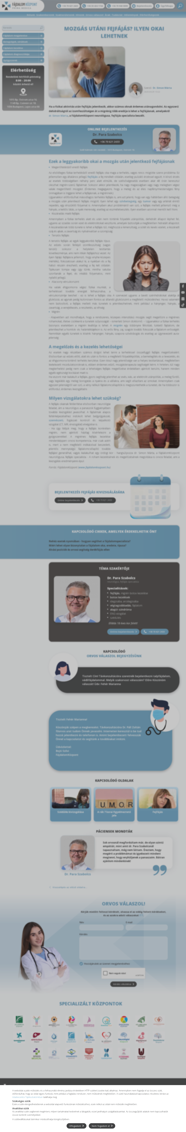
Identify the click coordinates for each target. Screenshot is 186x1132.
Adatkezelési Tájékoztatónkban (27, 1096)
